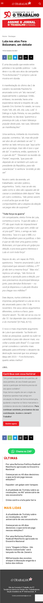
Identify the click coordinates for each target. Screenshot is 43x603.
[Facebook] (4, 57)
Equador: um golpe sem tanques (22, 484)
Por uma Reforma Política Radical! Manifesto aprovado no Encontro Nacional (23, 467)
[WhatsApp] (10, 57)
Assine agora (11, 424)
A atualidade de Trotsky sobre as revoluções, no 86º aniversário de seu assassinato (22, 492)
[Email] (25, 57)
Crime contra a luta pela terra (21, 500)
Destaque (11, 36)
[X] (31, 57)
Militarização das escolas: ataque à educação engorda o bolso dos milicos (21, 560)
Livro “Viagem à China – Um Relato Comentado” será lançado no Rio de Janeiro (19, 550)
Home (4, 36)
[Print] (20, 57)
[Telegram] (15, 57)
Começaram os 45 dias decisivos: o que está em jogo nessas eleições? (22, 477)
